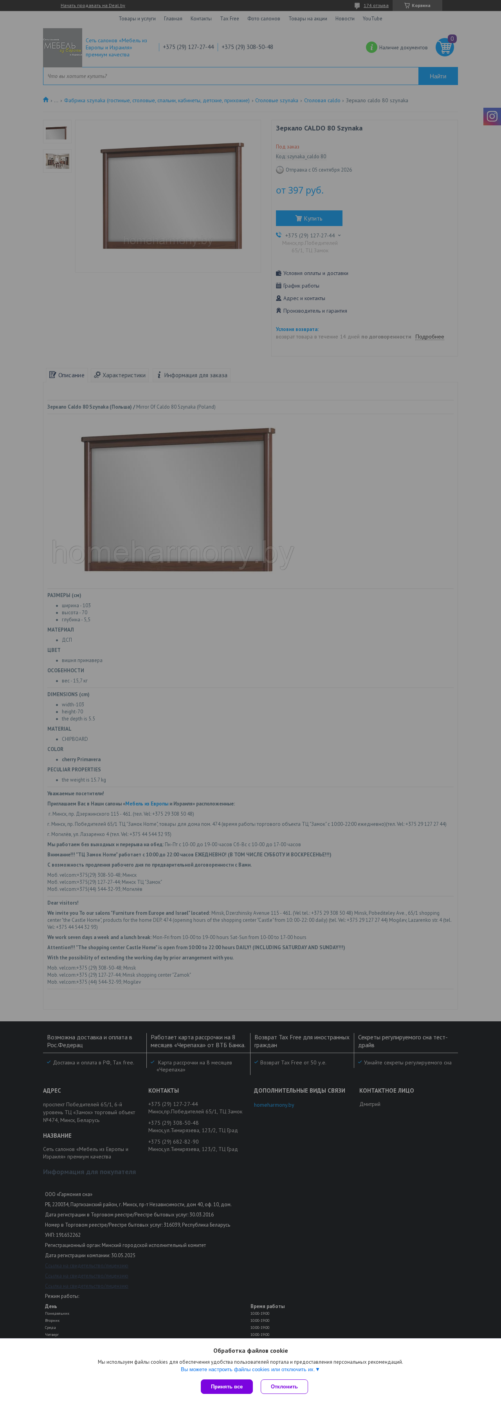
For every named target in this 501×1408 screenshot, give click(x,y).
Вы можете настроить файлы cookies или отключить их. (248, 1369)
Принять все (227, 1387)
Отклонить (284, 1387)
